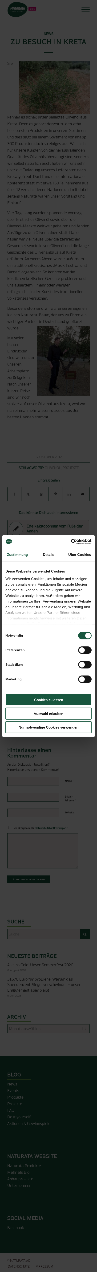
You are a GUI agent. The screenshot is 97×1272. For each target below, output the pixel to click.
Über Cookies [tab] (79, 555)
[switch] (85, 650)
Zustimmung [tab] (17, 555)
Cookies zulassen (48, 700)
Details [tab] (48, 555)
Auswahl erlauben (48, 713)
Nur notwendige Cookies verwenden (48, 727)
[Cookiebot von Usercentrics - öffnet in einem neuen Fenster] (71, 542)
